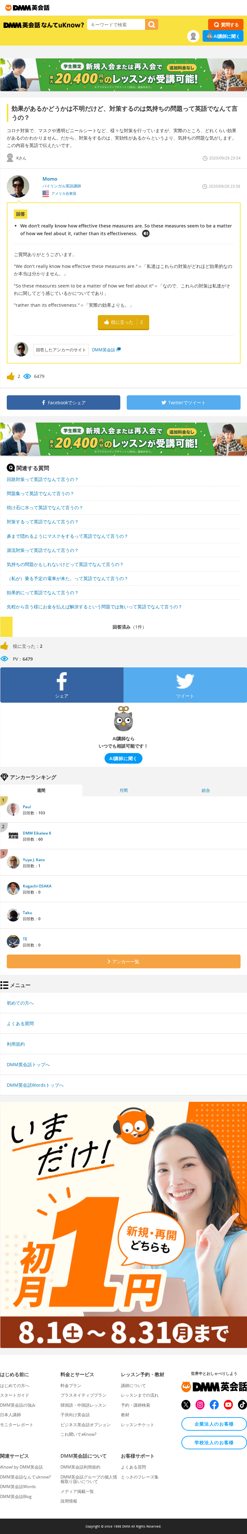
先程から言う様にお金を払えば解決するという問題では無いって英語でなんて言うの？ (94, 607)
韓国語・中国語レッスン (83, 1405)
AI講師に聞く (227, 36)
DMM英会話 (103, 350)
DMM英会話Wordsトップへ (35, 1085)
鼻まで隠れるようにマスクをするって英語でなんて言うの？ (67, 536)
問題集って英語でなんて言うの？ (40, 493)
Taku (27, 912)
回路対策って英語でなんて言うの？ (43, 479)
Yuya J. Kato (34, 859)
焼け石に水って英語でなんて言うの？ (45, 507)
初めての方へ (20, 1003)
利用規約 (16, 1044)
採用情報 (68, 1501)
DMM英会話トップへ (28, 1064)
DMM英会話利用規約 (80, 1467)
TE (25, 939)
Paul (27, 806)
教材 (125, 1415)
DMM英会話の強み (18, 1405)
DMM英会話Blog (16, 1496)
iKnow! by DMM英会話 (21, 1467)
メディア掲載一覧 (77, 1491)
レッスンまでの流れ (140, 1395)
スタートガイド (14, 1395)
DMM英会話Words (18, 1486)
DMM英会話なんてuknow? (25, 1477)
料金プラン (70, 1385)
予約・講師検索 (135, 1405)
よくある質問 (20, 1023)
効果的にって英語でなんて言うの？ (43, 592)
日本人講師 (10, 1415)
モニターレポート (16, 1424)
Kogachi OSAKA (37, 886)
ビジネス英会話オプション (85, 1424)
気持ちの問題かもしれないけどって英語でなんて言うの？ (65, 564)
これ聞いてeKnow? (78, 1434)
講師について (133, 1385)
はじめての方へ (14, 1385)
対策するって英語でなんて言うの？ (43, 521)
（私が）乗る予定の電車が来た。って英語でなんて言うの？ (67, 578)
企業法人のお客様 (214, 1424)
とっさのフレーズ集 (140, 1477)
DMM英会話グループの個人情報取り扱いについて (88, 1479)
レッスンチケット (137, 1424)
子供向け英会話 (75, 1415)
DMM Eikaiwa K (37, 833)
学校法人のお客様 (214, 1442)
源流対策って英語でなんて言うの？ (43, 550)
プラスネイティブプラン (83, 1395)
